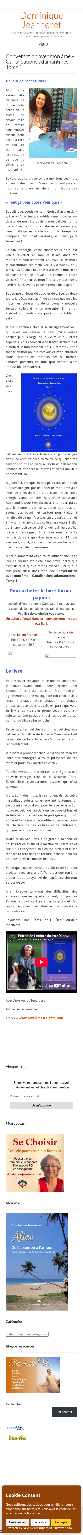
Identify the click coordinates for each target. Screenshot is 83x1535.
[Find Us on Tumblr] (46, 1478)
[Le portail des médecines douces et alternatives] (17, 1439)
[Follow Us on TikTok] (37, 1468)
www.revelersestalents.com (41, 1018)
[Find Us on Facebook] (28, 1468)
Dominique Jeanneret (42, 19)
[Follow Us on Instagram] (54, 1468)
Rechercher (14, 1404)
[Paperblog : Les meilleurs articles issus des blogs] (15, 1430)
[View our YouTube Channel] (46, 1468)
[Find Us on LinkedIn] (37, 1478)
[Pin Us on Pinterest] (63, 1468)
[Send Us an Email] (20, 1468)
